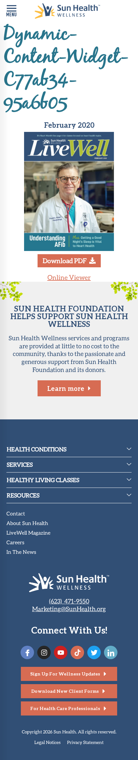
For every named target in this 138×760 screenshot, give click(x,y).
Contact (15, 514)
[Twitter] (94, 652)
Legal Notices (47, 742)
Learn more (65, 388)
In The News (21, 552)
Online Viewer (69, 277)
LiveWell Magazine (28, 533)
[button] (11, 11)
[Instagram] (44, 652)
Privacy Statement (85, 742)
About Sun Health (27, 524)
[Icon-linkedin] (110, 652)
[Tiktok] (77, 652)
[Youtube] (60, 652)
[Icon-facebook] (27, 652)
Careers (15, 543)
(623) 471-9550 (69, 601)
